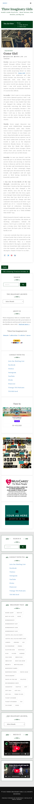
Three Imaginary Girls (17, 9)
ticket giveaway (10, 698)
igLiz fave (8, 657)
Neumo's (8, 664)
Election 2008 (10, 649)
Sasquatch (8, 686)
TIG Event (8, 705)
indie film (18, 657)
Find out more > (24, 324)
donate (6, 335)
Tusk (5, 267)
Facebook (11, 365)
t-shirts (22, 335)
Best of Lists (9, 616)
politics (23, 679)
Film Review (9, 50)
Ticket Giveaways (11, 701)
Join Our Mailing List (16, 361)
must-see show (20, 660)
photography (9, 675)
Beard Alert (9, 612)
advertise (14, 335)
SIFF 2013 (8, 694)
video (17, 705)
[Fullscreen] (28, 754)
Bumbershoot (10, 620)
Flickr (10, 380)
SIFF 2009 (8, 690)
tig (21, 701)
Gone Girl (11, 53)
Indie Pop (8, 660)
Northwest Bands (11, 668)
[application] (17, 748)
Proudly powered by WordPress (13, 798)
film (6, 653)
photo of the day (11, 679)
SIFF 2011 (17, 690)
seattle (18, 686)
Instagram (12, 372)
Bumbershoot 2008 (11, 627)
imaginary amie (9, 56)
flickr (14, 653)
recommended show (12, 683)
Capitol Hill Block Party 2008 (15, 638)
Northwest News (11, 672)
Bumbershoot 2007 (11, 623)
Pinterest (11, 384)
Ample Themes (17, 799)
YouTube (11, 376)
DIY (23, 642)
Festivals (21, 649)
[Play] (6, 754)
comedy (7, 642)
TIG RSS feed (13, 391)
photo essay (24, 672)
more (29, 335)
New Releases (18, 664)
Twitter (11, 369)
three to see (18, 694)
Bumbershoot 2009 (11, 631)
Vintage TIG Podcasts (16, 387)
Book (19, 616)
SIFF (25, 686)
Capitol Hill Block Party (14, 635)
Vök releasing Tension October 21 (15, 271)
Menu (5, 3)
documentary (9, 646)
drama (20, 646)
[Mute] (25, 754)
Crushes (16, 642)
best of (19, 612)
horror (22, 653)
